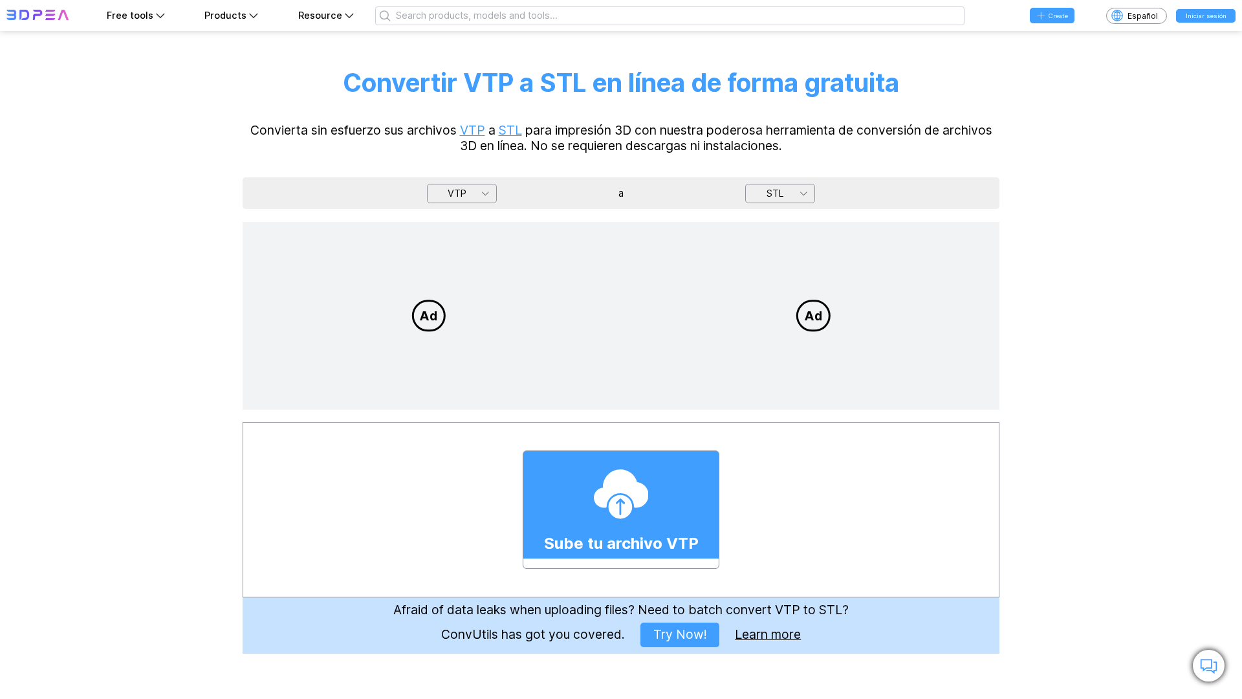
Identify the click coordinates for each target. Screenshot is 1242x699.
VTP (472, 130)
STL (510, 130)
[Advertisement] (429, 316)
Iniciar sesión (1206, 15)
